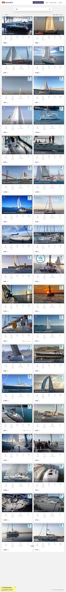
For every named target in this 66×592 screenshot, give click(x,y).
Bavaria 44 (6, 242)
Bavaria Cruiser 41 (40, 153)
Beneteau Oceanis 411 (9, 331)
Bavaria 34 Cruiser (8, 123)
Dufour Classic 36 (40, 63)
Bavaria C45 (38, 540)
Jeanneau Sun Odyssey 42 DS (43, 331)
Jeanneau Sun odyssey (9, 212)
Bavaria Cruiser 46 (8, 33)
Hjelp (47, 2)
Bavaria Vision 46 (8, 540)
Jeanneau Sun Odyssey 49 (10, 302)
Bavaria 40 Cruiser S (9, 481)
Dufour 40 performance (9, 421)
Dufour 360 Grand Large (42, 391)
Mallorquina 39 (7, 63)
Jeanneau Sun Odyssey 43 (42, 123)
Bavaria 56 (6, 451)
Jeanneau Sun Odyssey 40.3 (43, 302)
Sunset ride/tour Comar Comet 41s (13, 361)
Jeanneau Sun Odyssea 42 (42, 93)
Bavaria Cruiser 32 (40, 510)
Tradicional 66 (39, 33)
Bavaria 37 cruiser (40, 481)
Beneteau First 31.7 (8, 153)
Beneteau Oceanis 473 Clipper (43, 361)
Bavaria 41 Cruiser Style (41, 242)
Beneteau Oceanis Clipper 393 (43, 212)
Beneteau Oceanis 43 (9, 272)
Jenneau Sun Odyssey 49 (42, 272)
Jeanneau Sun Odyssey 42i (42, 182)
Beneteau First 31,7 (8, 93)
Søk (17, 9)
